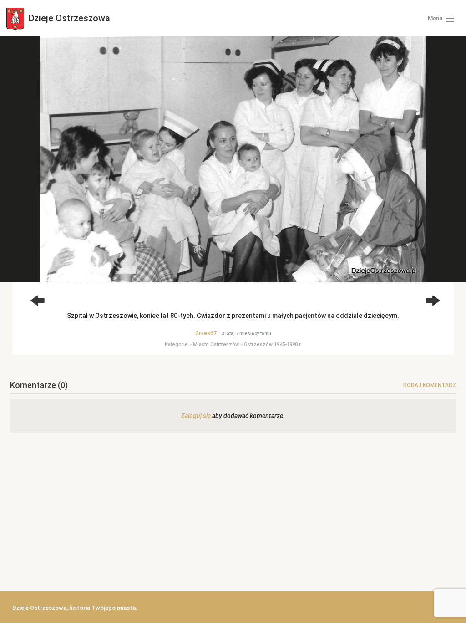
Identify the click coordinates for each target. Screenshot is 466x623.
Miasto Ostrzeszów (216, 344)
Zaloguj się (196, 415)
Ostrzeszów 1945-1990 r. (273, 344)
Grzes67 (206, 333)
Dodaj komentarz (429, 385)
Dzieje (68, 18)
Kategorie (176, 344)
